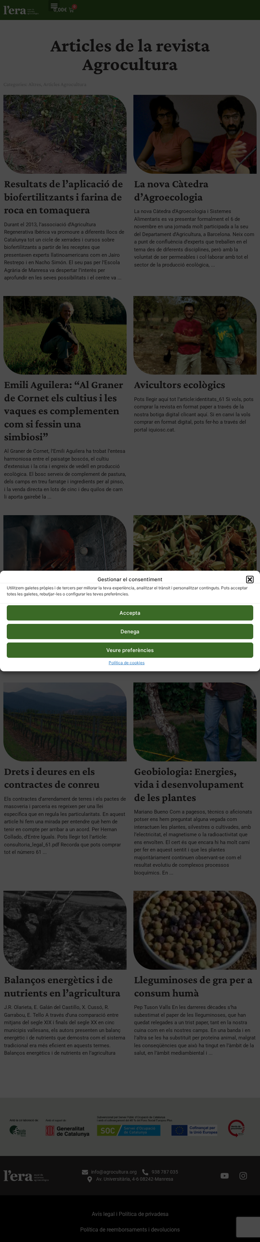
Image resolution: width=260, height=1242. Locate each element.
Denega (130, 631)
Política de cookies (127, 662)
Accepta (130, 613)
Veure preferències (130, 650)
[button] (249, 579)
